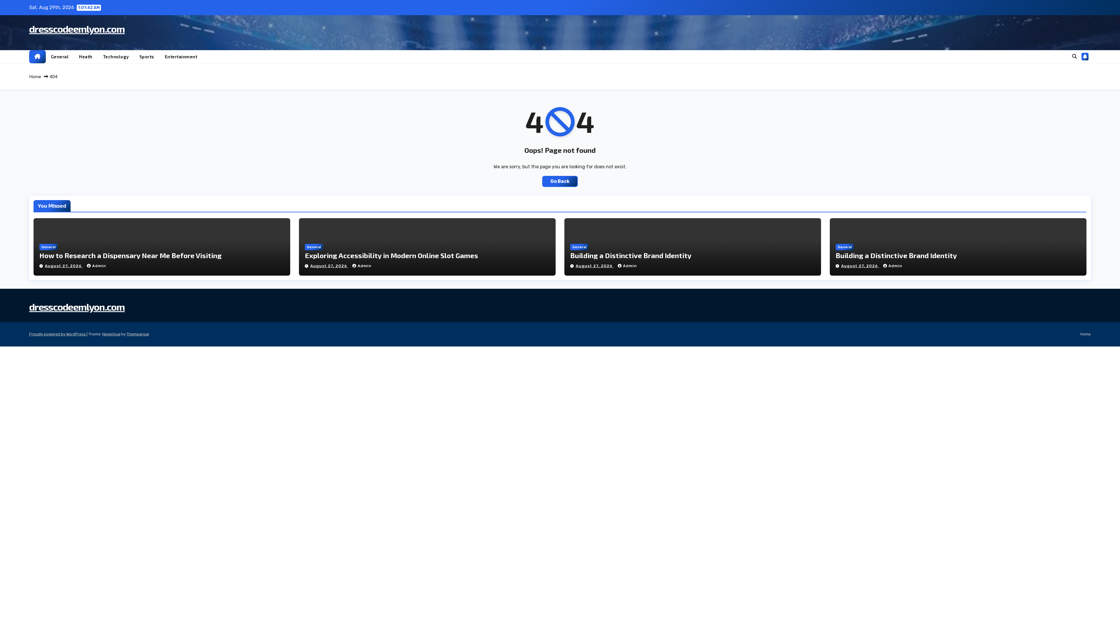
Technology (116, 56)
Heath (85, 56)
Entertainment (181, 56)
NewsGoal (111, 334)
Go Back (560, 181)
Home (35, 76)
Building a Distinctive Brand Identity (631, 255)
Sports (146, 56)
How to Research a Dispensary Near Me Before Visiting (130, 255)
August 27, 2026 (64, 266)
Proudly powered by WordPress (58, 334)
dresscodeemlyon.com (77, 29)
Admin (99, 266)
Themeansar (138, 334)
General (60, 56)
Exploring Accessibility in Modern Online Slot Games (391, 255)
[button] (1074, 56)
